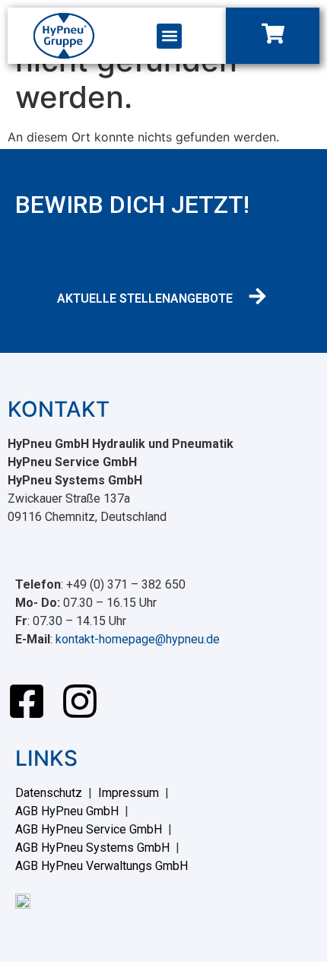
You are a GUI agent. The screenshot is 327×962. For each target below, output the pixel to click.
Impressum (128, 793)
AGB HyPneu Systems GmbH (92, 847)
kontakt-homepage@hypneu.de (138, 639)
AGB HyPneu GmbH (67, 811)
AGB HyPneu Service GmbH (88, 829)
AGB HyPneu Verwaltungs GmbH (101, 866)
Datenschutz (48, 793)
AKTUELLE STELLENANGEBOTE (145, 298)
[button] (169, 36)
